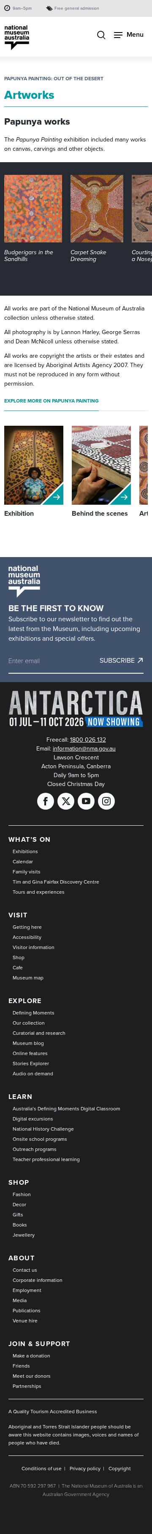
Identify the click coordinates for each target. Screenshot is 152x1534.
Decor (19, 1204)
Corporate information (37, 1280)
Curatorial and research (39, 1033)
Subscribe (117, 660)
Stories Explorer (31, 1063)
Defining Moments (33, 1013)
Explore (25, 1001)
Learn (20, 1097)
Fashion (22, 1194)
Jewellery (24, 1235)
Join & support (39, 1344)
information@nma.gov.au (84, 748)
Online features (30, 1053)
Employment (27, 1290)
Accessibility (27, 937)
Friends (21, 1366)
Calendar (23, 861)
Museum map (28, 978)
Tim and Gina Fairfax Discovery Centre (56, 882)
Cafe (18, 967)
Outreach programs (35, 1149)
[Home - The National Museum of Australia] (17, 37)
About (21, 1258)
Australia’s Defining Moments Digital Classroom (66, 1108)
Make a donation (31, 1356)
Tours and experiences (39, 892)
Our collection (29, 1023)
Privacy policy (85, 1468)
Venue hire (25, 1321)
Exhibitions (25, 851)
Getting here (27, 927)
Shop (18, 957)
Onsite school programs (40, 1139)
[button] (33, 219)
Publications (27, 1310)
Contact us (25, 1270)
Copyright (120, 1468)
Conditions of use (42, 1468)
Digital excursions (33, 1119)
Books (20, 1225)
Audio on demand (33, 1073)
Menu (135, 34)
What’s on (29, 839)
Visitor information (33, 947)
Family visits (27, 872)
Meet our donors (32, 1376)
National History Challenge (43, 1129)
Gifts (18, 1214)
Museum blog (28, 1043)
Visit (17, 915)
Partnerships (27, 1386)
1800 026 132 (88, 739)
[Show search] (101, 36)
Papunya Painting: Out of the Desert (53, 78)
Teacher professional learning (46, 1159)
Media (20, 1300)
